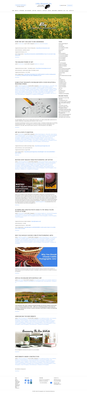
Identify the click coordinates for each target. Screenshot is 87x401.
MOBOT (36, 91)
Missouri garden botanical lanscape (26, 91)
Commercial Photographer (20, 88)
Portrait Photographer (28, 93)
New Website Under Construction (27, 356)
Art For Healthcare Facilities (24, 87)
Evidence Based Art (45, 136)
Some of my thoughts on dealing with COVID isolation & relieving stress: (35, 83)
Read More (17, 57)
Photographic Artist (49, 91)
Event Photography (48, 88)
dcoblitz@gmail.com (57, 384)
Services (49, 10)
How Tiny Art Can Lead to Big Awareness (29, 42)
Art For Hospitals (33, 87)
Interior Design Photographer (31, 90)
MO (33, 91)
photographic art (42, 91)
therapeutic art (29, 94)
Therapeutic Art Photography (37, 94)
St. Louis (60, 89)
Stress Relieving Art (21, 94)
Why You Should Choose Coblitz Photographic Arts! (34, 235)
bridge (43, 87)
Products (39, 10)
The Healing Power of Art (24, 62)
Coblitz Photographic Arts (40, 201)
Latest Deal (34, 10)
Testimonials (21, 10)
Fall (20, 89)
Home (13, 10)
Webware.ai (52, 391)
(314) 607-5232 (63, 5)
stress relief (52, 85)
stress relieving (54, 134)
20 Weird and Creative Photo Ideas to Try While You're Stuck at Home (34, 210)
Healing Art (42, 64)
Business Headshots (49, 87)
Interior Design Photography (43, 90)
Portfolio (44, 10)
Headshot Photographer (34, 89)
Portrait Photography (37, 93)
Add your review (28, 10)
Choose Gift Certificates (20, 5)
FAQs (67, 10)
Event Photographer (40, 88)
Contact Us (71, 10)
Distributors (60, 10)
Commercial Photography (31, 88)
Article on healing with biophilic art (28, 278)
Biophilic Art (37, 43)
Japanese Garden (52, 90)
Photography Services (19, 93)
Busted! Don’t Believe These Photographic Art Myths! (34, 160)
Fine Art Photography (44, 43)
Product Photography (46, 93)
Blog (64, 10)
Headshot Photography (44, 89)
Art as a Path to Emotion (24, 132)
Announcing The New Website (25, 316)
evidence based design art (44, 85)
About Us (16, 10)
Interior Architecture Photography (26, 240)
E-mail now (70, 5)
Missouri (16, 91)
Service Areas (54, 10)
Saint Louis (53, 93)
